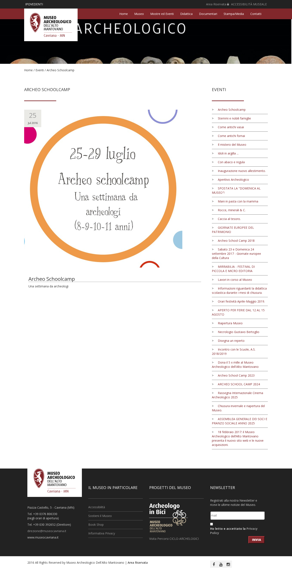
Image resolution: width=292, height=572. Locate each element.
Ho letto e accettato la (234, 531)
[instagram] (228, 564)
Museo (139, 14)
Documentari (208, 14)
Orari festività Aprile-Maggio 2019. (241, 301)
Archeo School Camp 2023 (236, 375)
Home (123, 14)
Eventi (39, 70)
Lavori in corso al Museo (235, 280)
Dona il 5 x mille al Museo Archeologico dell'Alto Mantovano (235, 364)
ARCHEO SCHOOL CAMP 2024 (239, 384)
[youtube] (221, 564)
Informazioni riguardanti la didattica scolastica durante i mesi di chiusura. (239, 290)
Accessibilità (96, 507)
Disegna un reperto (231, 341)
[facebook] (214, 564)
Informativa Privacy (101, 533)
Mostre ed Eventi (162, 14)
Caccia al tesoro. (229, 219)
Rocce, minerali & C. (232, 210)
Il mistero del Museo (232, 145)
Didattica (186, 14)
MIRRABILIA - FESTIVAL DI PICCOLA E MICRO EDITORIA (233, 269)
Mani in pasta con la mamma (238, 201)
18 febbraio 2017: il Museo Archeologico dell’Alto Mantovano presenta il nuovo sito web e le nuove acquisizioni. (238, 438)
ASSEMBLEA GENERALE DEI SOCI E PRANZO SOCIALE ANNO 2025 (239, 421)
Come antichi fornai (231, 136)
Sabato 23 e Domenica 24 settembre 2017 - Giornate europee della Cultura (236, 253)
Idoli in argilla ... (228, 153)
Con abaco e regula (231, 162)
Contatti (255, 14)
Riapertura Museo (230, 323)
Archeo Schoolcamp (60, 70)
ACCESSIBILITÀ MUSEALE (249, 4)
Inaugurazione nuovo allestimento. (242, 171)
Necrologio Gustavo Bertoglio (238, 332)
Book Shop (96, 525)
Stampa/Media (234, 14)
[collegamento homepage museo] (55, 480)
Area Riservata (216, 4)
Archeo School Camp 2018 (236, 241)
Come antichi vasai (231, 127)
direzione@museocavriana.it (46, 531)
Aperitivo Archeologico (233, 180)
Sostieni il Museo (100, 516)
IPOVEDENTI (34, 4)
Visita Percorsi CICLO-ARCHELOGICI (174, 539)
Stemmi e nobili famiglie (234, 118)
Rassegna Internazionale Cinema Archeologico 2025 (237, 395)
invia (256, 540)
